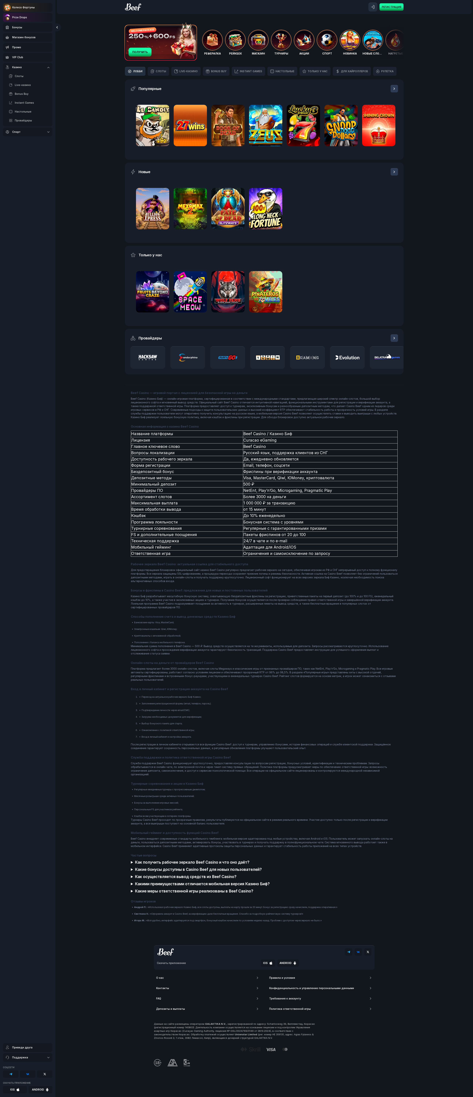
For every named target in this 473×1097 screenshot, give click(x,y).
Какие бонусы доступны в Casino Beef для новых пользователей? (198, 869)
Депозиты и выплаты (170, 1008)
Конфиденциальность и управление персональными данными (311, 988)
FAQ (158, 998)
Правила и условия (282, 977)
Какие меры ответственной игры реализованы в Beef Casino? (194, 891)
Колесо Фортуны (23, 7)
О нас (160, 977)
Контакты (162, 988)
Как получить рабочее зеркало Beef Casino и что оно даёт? (192, 862)
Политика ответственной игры (290, 1008)
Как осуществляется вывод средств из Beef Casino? (185, 876)
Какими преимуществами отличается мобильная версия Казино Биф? (202, 884)
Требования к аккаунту (285, 998)
